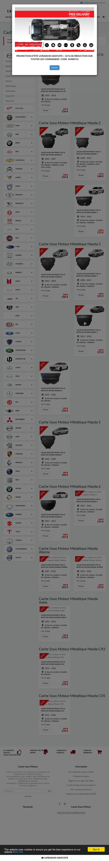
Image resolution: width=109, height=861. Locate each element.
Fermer (55, 68)
